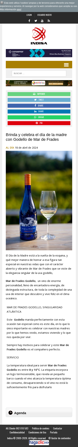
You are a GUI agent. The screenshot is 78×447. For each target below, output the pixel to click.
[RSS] (49, 20)
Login (29, 14)
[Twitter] (36, 20)
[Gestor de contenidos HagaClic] (39, 442)
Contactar (57, 428)
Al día (10, 147)
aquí (19, 9)
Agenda (20, 413)
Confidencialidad (17, 432)
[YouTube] (42, 20)
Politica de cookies (40, 428)
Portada (53, 432)
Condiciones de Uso (37, 432)
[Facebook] (29, 20)
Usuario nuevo (44, 14)
